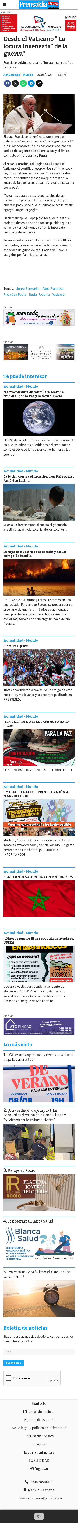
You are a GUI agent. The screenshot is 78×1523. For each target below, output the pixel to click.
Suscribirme (13, 1363)
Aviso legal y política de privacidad (39, 1428)
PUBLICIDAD (39, 1460)
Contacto (39, 1404)
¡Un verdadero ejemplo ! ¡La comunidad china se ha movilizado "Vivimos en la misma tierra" (34, 1115)
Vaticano (58, 294)
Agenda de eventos (39, 1420)
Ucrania (44, 294)
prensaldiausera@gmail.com (39, 1498)
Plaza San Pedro (15, 294)
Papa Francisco (53, 288)
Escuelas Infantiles (39, 1452)
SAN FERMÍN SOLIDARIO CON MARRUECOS (38, 877)
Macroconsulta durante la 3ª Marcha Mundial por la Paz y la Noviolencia (33, 394)
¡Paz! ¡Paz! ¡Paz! (15, 646)
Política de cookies (39, 1436)
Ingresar (41, 1469)
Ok (39, 1516)
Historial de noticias (39, 1412)
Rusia (33, 294)
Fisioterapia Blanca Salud (30, 1221)
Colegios (39, 1444)
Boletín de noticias (25, 1328)
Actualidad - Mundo (18, 74)
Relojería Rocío (21, 1170)
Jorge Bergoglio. (28, 288)
